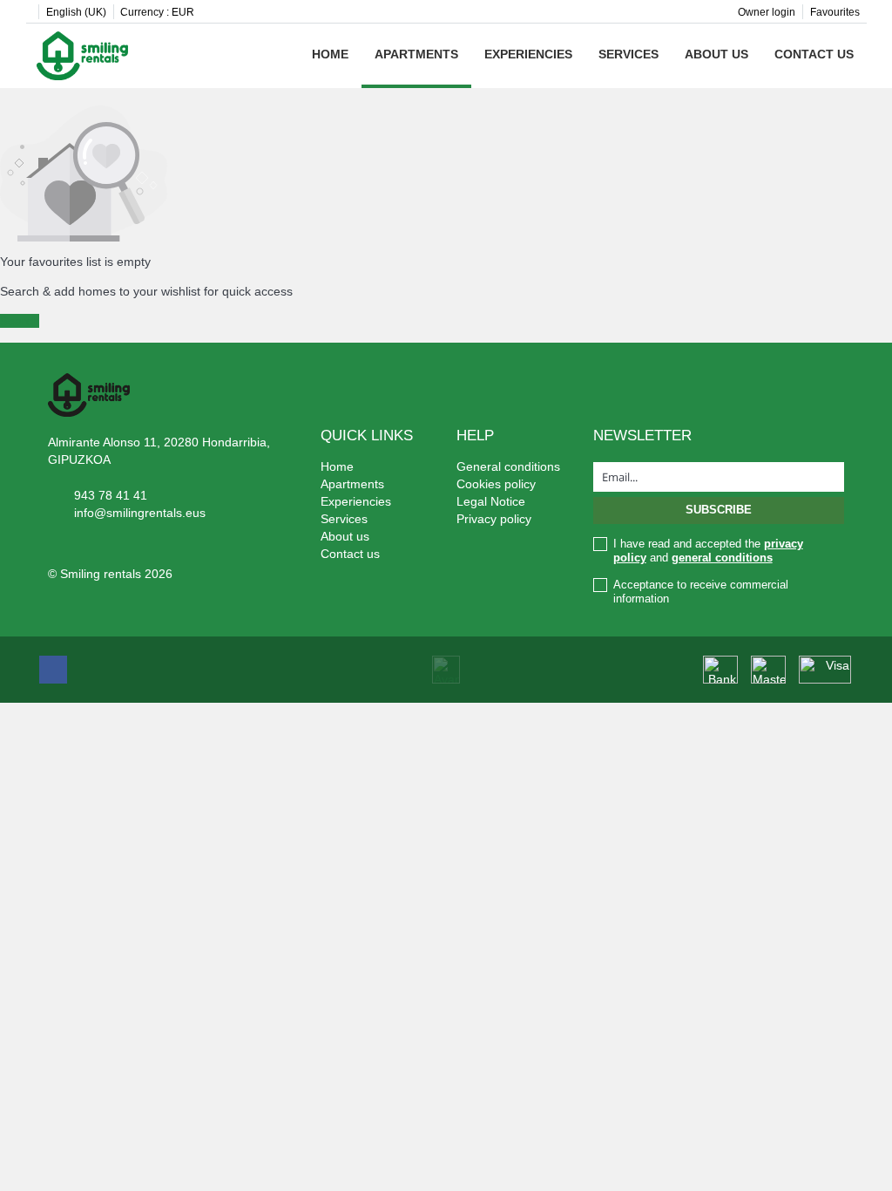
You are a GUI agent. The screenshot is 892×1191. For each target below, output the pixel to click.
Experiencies (528, 54)
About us (716, 54)
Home (330, 54)
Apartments (416, 54)
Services (628, 54)
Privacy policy (493, 519)
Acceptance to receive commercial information (700, 591)
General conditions (508, 466)
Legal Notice (490, 501)
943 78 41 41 (110, 495)
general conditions (722, 557)
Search (19, 321)
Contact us (814, 54)
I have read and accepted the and (708, 550)
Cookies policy (496, 484)
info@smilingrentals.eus (140, 513)
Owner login (766, 12)
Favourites (835, 12)
